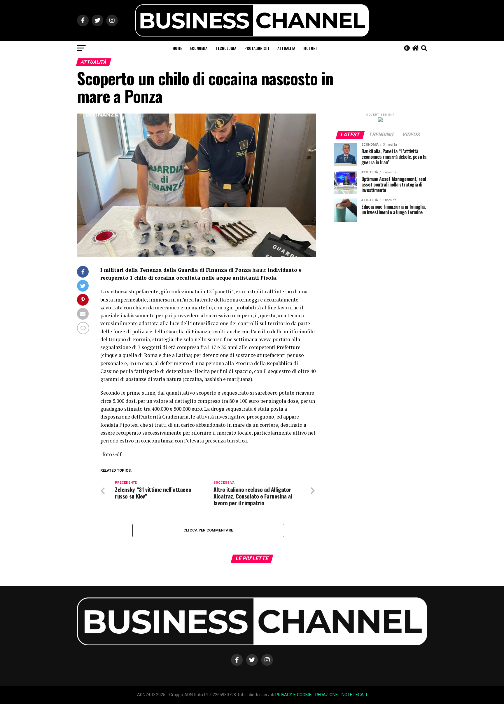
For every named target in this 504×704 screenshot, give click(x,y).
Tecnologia (226, 48)
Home (177, 48)
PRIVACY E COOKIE (293, 694)
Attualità (286, 48)
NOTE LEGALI (354, 694)
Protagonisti (256, 48)
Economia (198, 48)
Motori (310, 48)
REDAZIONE (326, 694)
